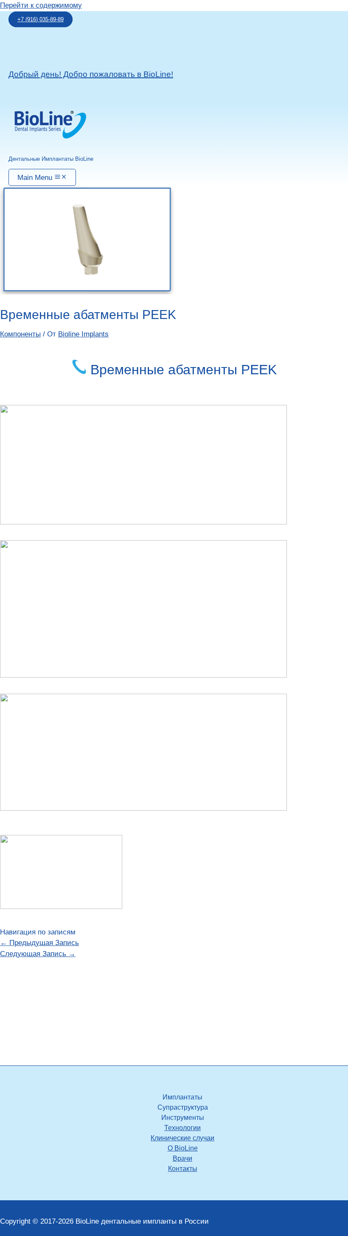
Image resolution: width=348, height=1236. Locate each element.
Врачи (182, 1158)
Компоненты (20, 334)
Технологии (182, 1127)
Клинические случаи (182, 1138)
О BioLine (183, 1148)
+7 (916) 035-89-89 (40, 19)
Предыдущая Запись (39, 943)
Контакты (182, 1168)
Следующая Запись (38, 954)
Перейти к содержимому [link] (41, 5)
